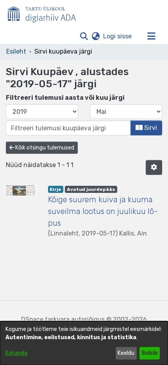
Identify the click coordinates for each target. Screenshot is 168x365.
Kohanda (16, 353)
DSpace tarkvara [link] (45, 319)
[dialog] (84, 343)
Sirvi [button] (150, 127)
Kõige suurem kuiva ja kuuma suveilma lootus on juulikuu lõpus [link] (103, 211)
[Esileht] (45, 13)
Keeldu (126, 353)
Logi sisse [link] (117, 36)
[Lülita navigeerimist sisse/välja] (151, 36)
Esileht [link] (16, 51)
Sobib (149, 353)
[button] (84, 36)
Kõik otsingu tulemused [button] (44, 147)
